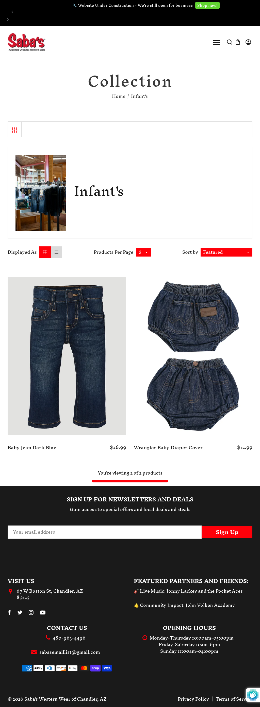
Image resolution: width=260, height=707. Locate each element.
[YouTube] (42, 613)
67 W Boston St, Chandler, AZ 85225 (50, 594)
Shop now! (191, 5)
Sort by (190, 252)
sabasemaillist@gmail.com (69, 652)
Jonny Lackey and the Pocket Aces (205, 591)
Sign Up (227, 532)
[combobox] (143, 252)
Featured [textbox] (213, 252)
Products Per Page (113, 252)
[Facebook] (9, 613)
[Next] (7, 19)
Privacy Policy (193, 699)
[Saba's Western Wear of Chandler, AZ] (27, 42)
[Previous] (12, 11)
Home (118, 96)
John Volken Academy (210, 605)
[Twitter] (19, 613)
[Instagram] (31, 613)
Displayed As (22, 252)
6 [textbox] (139, 252)
